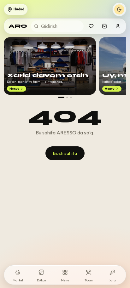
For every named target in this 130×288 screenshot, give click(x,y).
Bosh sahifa (65, 153)
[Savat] (104, 26)
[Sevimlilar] (91, 26)
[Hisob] (117, 26)
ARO (18, 26)
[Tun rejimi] (119, 9)
